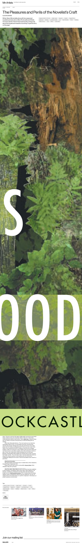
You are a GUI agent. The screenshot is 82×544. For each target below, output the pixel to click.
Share (14, 7)
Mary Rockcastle (66, 19)
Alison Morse (16, 469)
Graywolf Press (72, 18)
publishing (76, 19)
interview (46, 19)
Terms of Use (77, 542)
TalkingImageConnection (15, 473)
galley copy (26, 439)
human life (41, 19)
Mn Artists (8, 3)
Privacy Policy (73, 542)
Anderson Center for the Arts (44, 18)
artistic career (54, 18)
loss (60, 19)
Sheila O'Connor (42, 21)
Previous (20, 152)
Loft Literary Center (53, 19)
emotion (65, 18)
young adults (57, 21)
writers (52, 21)
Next (61, 152)
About (12, 542)
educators (61, 18)
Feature (4, 7)
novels (71, 19)
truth (48, 21)
